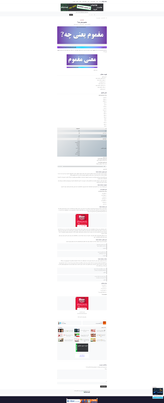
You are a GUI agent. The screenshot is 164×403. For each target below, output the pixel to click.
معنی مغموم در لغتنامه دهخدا (100, 78)
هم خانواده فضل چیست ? (102, 292)
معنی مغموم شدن (102, 82)
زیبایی (97, 1)
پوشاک (100, 1)
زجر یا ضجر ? (104, 286)
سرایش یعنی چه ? (103, 290)
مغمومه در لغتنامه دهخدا (101, 80)
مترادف (106, 95)
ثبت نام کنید (157, 397)
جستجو (71, 14)
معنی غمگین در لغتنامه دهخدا (100, 85)
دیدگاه (106, 369)
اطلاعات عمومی (84, 1)
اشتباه (105, 133)
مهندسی (74, 1)
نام (106, 381)
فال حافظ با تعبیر (82, 355)
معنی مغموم (104, 77)
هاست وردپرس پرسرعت (81, 390)
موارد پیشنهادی (102, 89)
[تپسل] (66, 398)
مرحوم (98, 175)
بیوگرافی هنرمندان (92, 1)
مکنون (72, 230)
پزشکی (80, 1)
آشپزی (77, 1)
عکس (88, 1)
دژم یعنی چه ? (104, 285)
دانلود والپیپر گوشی (82, 356)
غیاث (59, 232)
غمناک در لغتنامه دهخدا (101, 87)
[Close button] (162, 387)
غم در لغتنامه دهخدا (102, 83)
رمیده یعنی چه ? (103, 288)
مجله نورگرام (104, 1)
